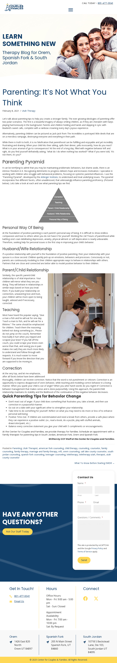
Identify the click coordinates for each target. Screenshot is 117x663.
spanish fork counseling (32, 454)
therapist (100, 454)
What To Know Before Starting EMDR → (94, 463)
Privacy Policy (97, 548)
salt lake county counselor (93, 451)
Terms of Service (85, 551)
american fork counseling (51, 448)
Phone (82, 502)
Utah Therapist (30, 448)
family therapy (21, 451)
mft (60, 451)
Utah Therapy (28, 110)
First (80, 495)
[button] (85, 598)
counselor (95, 448)
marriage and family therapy (43, 451)
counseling (84, 448)
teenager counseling (56, 454)
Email (96, 502)
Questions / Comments (90, 517)
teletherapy (72, 454)
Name (82, 483)
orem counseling (71, 451)
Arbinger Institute (49, 177)
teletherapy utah (87, 454)
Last (97, 495)
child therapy (71, 448)
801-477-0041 (105, 3)
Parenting (17, 448)
